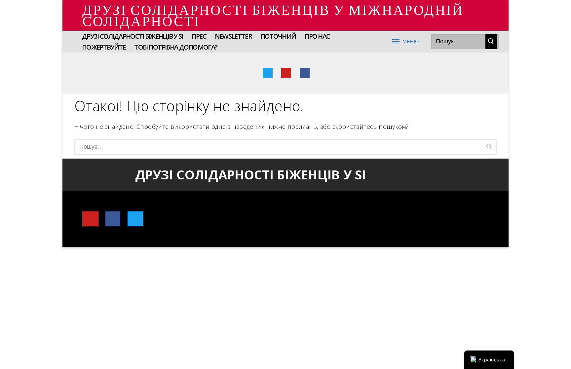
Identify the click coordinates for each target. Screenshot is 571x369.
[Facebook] (305, 73)
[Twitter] (268, 73)
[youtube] (286, 73)
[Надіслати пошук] (491, 42)
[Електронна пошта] (323, 73)
